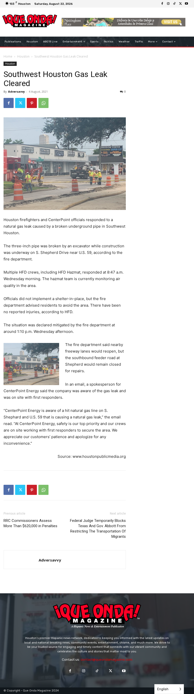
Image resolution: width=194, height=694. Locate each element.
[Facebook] (162, 4)
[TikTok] (174, 4)
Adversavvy (16, 91)
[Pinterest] (32, 103)
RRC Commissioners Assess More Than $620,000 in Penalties (30, 523)
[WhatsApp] (43, 103)
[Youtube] (186, 4)
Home (8, 56)
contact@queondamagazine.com (106, 659)
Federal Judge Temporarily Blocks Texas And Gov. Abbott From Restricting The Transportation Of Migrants (98, 528)
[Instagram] (168, 4)
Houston (23, 56)
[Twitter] (180, 4)
